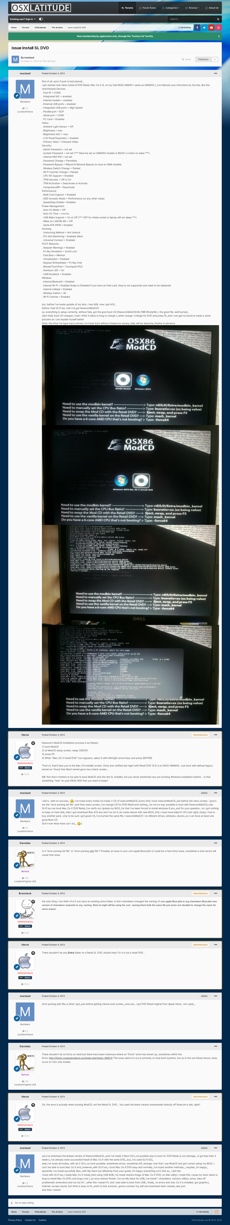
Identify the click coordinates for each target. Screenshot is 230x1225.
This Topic (205, 19)
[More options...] (215, 73)
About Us (213, 7)
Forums (129, 7)
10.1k (26, 774)
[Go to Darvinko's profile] (25, 859)
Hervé (25, 734)
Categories (171, 7)
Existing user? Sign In (22, 19)
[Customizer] (41, 19)
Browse (193, 7)
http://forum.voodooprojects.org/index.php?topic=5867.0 (80, 1058)
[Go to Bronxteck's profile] (25, 909)
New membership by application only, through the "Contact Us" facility (115, 36)
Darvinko (25, 843)
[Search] (218, 19)
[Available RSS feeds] (216, 1212)
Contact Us (30, 1220)
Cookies (42, 1220)
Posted (53, 73)
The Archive (48, 61)
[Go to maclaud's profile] (15, 59)
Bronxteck (25, 893)
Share (187, 59)
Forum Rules (149, 7)
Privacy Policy (15, 1220)
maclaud (29, 57)
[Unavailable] (130, 374)
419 (26, 878)
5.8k (26, 932)
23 (26, 108)
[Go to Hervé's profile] (25, 750)
